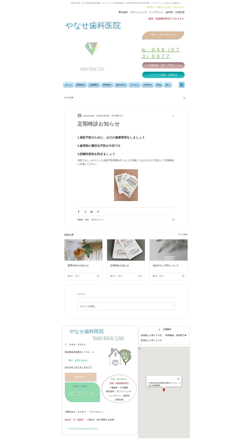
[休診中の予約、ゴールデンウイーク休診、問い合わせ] (169, 250)
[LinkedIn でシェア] (91, 211)
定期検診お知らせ (119, 265)
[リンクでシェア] (98, 211)
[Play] (181, 84)
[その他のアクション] (173, 115)
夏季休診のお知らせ (78, 265)
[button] (184, 98)
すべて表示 (183, 234)
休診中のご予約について (166, 265)
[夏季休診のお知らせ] (83, 250)
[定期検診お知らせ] (126, 250)
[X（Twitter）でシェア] (85, 211)
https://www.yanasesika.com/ (83, 428)
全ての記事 (69, 98)
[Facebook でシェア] (78, 211)
